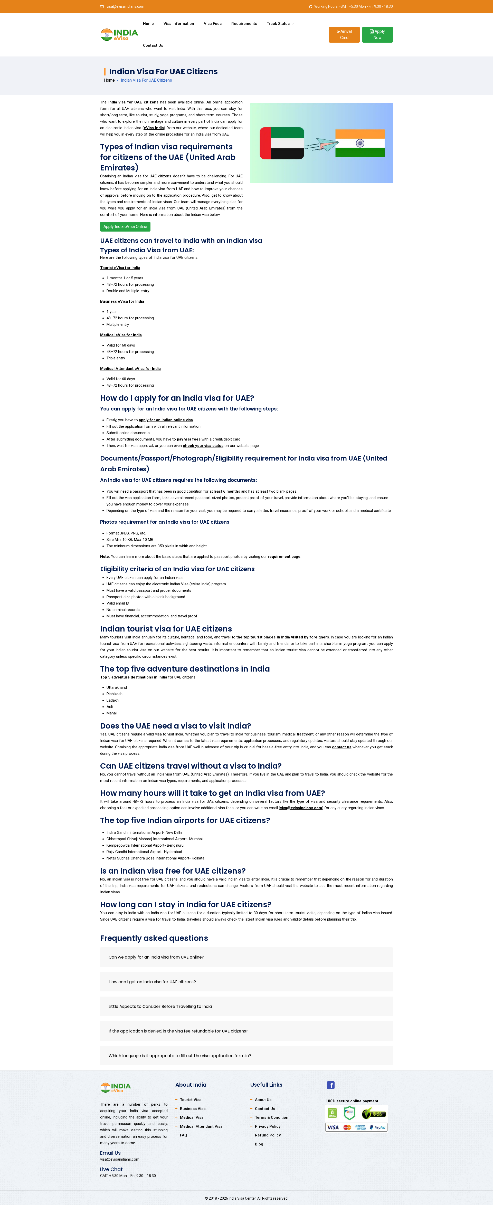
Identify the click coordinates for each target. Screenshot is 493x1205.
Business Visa (193, 1108)
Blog (259, 1144)
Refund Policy (268, 1135)
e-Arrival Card (344, 34)
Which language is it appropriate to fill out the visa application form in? (180, 1056)
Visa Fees (213, 23)
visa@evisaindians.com (125, 6)
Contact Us (153, 45)
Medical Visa (192, 1117)
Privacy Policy (267, 1126)
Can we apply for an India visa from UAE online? (156, 957)
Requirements (244, 23)
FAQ (183, 1135)
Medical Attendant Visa (201, 1126)
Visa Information (179, 23)
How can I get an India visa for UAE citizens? (152, 982)
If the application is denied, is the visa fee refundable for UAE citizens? (178, 1031)
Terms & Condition (271, 1117)
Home (148, 23)
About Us (263, 1099)
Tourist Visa (191, 1099)
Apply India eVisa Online (125, 226)
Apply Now (379, 34)
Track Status (279, 23)
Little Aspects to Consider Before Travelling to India (160, 1006)
